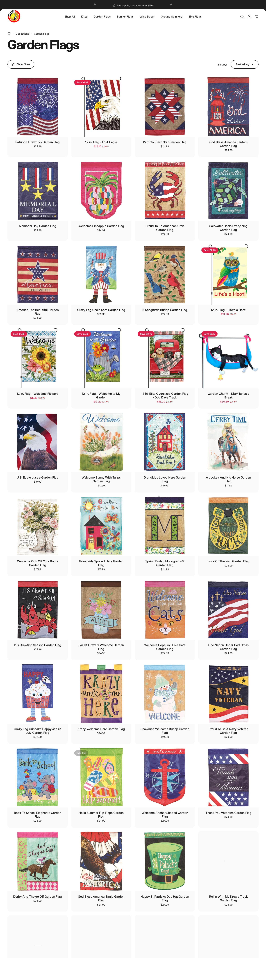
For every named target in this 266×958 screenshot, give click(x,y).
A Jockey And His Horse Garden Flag (228, 479)
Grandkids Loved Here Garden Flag (165, 479)
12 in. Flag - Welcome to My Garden (101, 395)
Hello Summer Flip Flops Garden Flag (101, 814)
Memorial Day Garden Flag (37, 226)
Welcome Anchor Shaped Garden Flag (165, 814)
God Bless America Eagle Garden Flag (101, 898)
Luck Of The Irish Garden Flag (228, 561)
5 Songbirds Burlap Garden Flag (164, 310)
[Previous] (94, 4)
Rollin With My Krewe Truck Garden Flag (228, 898)
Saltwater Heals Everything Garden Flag (228, 228)
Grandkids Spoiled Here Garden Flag (101, 563)
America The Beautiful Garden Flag (37, 311)
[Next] (171, 4)
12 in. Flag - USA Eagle (101, 142)
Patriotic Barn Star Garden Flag (164, 142)
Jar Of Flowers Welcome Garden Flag (101, 647)
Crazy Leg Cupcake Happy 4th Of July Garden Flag (37, 731)
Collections (22, 33)
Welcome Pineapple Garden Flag (101, 226)
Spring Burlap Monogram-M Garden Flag (164, 563)
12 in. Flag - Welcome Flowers (37, 394)
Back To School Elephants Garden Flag (37, 814)
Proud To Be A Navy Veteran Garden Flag (228, 731)
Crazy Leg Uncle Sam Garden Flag (101, 310)
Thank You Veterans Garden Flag (228, 813)
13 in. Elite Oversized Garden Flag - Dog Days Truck (164, 395)
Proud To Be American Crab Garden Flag (165, 228)
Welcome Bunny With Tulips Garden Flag (101, 479)
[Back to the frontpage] (9, 33)
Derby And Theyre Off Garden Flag (37, 896)
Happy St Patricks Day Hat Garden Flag (165, 898)
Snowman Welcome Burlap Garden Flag (165, 731)
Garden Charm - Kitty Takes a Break (228, 395)
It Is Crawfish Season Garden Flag (37, 645)
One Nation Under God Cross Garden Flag (228, 647)
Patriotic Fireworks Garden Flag (37, 142)
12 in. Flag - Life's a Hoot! (228, 310)
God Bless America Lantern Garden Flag (228, 144)
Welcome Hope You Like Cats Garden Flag (164, 647)
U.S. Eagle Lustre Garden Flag (37, 477)
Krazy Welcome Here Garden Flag (101, 729)
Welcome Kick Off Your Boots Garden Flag (37, 563)
